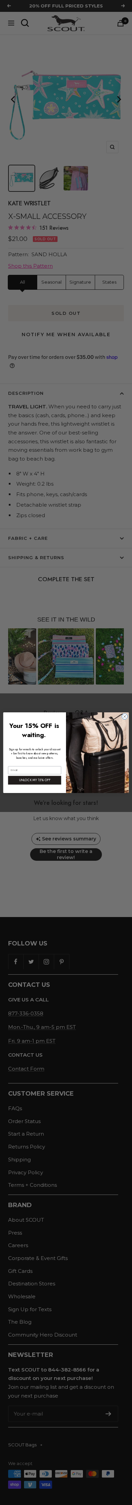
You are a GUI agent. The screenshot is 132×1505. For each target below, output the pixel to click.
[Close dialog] (125, 716)
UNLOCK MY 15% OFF (34, 779)
